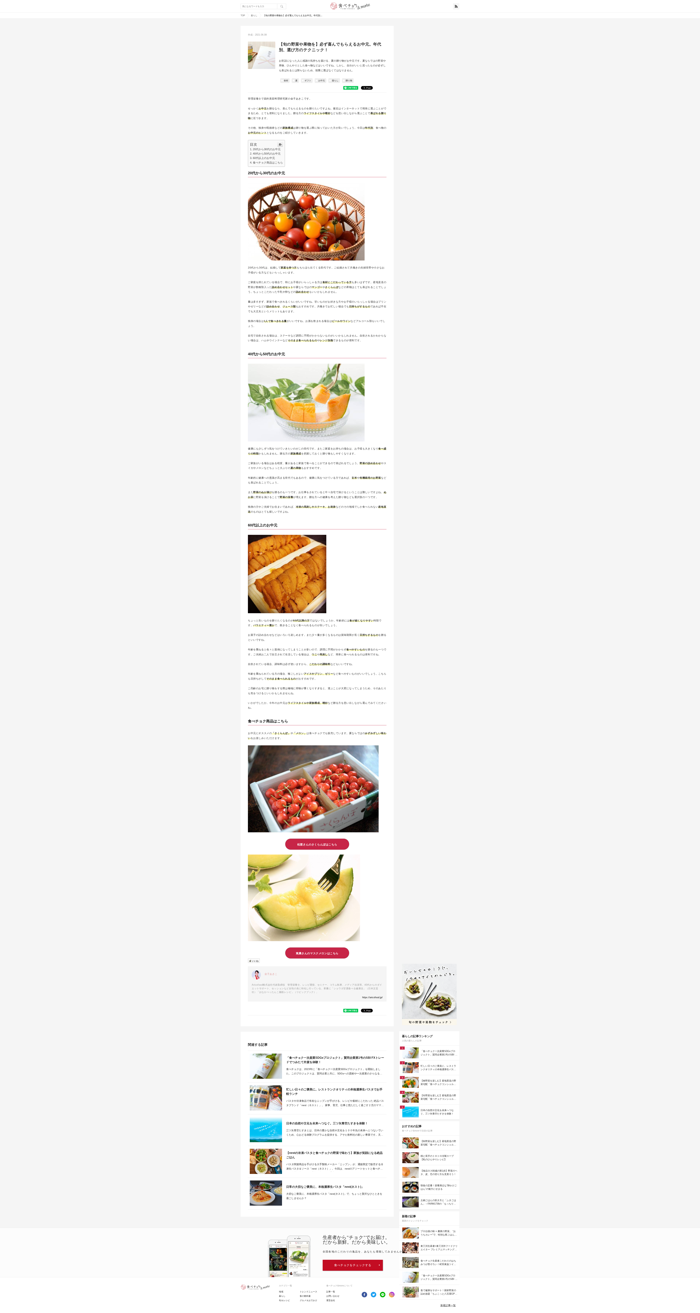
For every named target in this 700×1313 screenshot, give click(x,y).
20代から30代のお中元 (267, 149)
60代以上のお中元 (264, 157)
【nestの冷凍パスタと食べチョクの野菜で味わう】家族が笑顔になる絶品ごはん (334, 1155)
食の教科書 (305, 1296)
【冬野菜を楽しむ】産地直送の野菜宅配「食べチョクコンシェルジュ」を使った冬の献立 (438, 1097)
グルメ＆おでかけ (308, 1300)
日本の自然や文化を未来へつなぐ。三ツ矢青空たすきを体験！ (327, 1123)
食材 (286, 80)
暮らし (254, 15)
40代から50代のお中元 (267, 153)
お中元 (321, 80)
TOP (243, 15)
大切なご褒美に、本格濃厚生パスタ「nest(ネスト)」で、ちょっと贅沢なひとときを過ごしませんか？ (334, 1196)
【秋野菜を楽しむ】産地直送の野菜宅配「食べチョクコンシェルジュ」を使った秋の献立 (438, 1143)
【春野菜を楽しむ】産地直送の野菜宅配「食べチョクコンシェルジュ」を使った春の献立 (438, 1082)
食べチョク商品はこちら (268, 162)
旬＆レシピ (284, 1300)
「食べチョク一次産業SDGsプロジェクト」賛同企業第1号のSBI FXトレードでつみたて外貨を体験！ (335, 1060)
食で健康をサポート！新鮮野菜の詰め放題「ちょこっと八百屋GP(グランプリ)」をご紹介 (438, 1292)
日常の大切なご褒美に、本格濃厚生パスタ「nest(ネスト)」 (325, 1186)
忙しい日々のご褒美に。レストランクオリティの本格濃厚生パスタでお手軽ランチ (334, 1091)
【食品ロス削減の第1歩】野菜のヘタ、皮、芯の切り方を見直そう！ (439, 1172)
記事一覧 (330, 1291)
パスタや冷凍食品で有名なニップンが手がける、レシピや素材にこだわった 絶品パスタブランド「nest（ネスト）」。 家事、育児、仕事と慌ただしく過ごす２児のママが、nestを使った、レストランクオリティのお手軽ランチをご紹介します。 (335, 1103)
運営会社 (330, 1300)
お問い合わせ (332, 1296)
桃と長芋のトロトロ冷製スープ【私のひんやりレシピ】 (437, 1158)
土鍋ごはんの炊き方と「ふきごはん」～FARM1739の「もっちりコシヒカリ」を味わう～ (438, 1202)
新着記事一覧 (448, 1305)
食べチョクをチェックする (352, 1265)
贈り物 (349, 80)
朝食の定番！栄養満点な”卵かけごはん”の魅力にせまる (439, 1187)
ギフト (308, 80)
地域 (281, 1291)
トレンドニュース (308, 1291)
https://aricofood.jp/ (372, 997)
